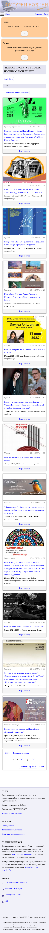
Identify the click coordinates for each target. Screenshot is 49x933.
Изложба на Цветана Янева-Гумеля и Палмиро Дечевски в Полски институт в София (22, 297)
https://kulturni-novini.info (22, 855)
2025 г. (7, 753)
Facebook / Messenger (13, 889)
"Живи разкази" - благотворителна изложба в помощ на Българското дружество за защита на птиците (24, 510)
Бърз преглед (24, 151)
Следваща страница (28, 766)
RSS (6, 901)
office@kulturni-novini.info (16, 882)
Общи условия (8, 826)
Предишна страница (21, 753)
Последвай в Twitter (13, 895)
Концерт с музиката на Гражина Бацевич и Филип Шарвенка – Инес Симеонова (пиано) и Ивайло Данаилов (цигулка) (24, 405)
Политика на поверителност (13, 834)
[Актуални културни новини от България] (25, 6)
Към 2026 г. (8, 79)
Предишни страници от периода (16, 92)
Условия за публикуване (12, 830)
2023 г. (41, 766)
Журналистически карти (12, 813)
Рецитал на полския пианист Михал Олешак (23, 626)
